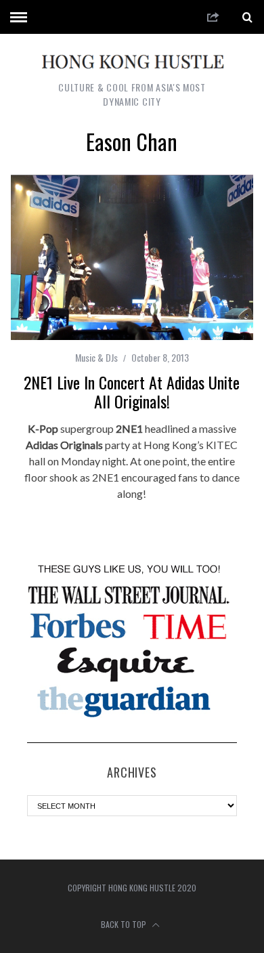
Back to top (124, 924)
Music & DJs (96, 357)
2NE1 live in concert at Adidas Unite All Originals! (132, 391)
